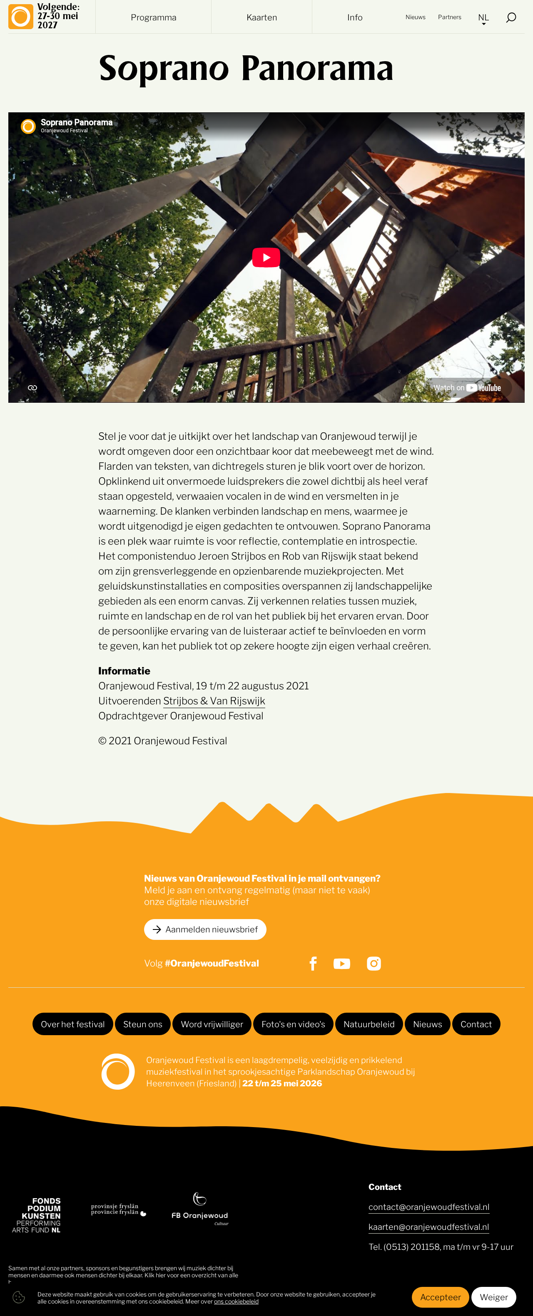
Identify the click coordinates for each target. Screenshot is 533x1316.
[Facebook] (313, 964)
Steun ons (142, 1023)
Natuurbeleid (369, 1023)
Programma (154, 16)
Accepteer (440, 1296)
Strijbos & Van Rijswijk (214, 700)
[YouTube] (342, 963)
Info (355, 16)
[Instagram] (374, 964)
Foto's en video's (293, 1023)
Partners (449, 16)
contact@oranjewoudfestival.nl (429, 1206)
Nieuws (416, 16)
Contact (476, 1023)
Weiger (494, 1296)
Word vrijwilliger (212, 1023)
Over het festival (73, 1023)
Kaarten (262, 16)
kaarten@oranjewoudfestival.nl (429, 1226)
